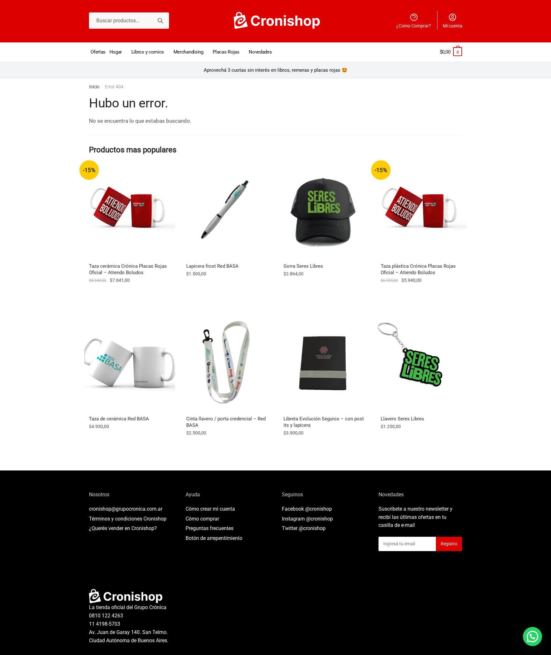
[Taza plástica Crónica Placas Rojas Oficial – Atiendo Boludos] (421, 210)
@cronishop (318, 509)
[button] (532, 636)
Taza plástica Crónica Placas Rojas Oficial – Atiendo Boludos (418, 269)
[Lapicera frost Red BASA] (226, 210)
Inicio (94, 86)
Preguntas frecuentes (209, 528)
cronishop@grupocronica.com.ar (125, 509)
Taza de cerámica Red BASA (119, 419)
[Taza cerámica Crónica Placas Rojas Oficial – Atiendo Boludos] (129, 210)
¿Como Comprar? (413, 25)
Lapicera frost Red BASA (212, 266)
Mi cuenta (452, 25)
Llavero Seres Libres (402, 419)
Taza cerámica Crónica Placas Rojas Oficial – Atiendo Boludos (128, 269)
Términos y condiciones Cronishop (127, 519)
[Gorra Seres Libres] (324, 210)
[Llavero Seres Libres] (421, 363)
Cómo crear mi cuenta (210, 509)
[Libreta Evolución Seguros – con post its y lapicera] (324, 363)
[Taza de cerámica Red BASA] (129, 363)
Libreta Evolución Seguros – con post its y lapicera (323, 422)
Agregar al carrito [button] (130, 294)
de (214, 538)
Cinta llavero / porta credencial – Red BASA (226, 422)
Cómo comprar (202, 519)
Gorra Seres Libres (303, 266)
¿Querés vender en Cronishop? (123, 528)
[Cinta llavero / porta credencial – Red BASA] (226, 363)
